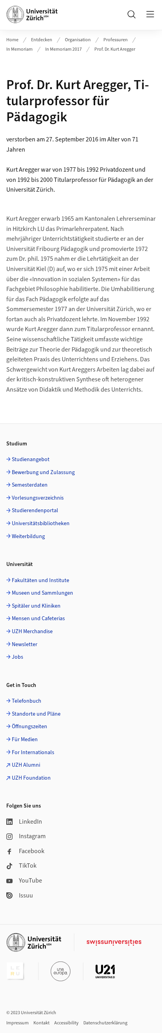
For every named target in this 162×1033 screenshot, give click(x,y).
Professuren (115, 40)
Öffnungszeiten (29, 727)
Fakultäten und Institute (40, 580)
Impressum (17, 1023)
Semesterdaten (30, 485)
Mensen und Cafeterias (38, 619)
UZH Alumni (26, 765)
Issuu (26, 895)
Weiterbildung (28, 536)
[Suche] (131, 14)
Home (12, 40)
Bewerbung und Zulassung (43, 472)
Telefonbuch (26, 701)
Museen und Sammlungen (42, 593)
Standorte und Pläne (36, 714)
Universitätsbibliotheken (41, 523)
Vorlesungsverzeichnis (38, 498)
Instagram (32, 836)
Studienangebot (31, 459)
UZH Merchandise (32, 632)
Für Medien (25, 740)
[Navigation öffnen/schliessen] (150, 14)
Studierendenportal (35, 511)
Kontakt (41, 1023)
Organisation (78, 40)
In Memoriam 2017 (63, 49)
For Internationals (33, 752)
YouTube (30, 880)
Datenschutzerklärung (105, 1023)
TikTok (28, 865)
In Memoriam (19, 49)
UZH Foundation (31, 778)
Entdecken (41, 40)
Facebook (31, 851)
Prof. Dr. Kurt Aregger (114, 49)
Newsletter (24, 644)
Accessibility (66, 1023)
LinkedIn (30, 821)
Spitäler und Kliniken (36, 606)
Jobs (17, 657)
